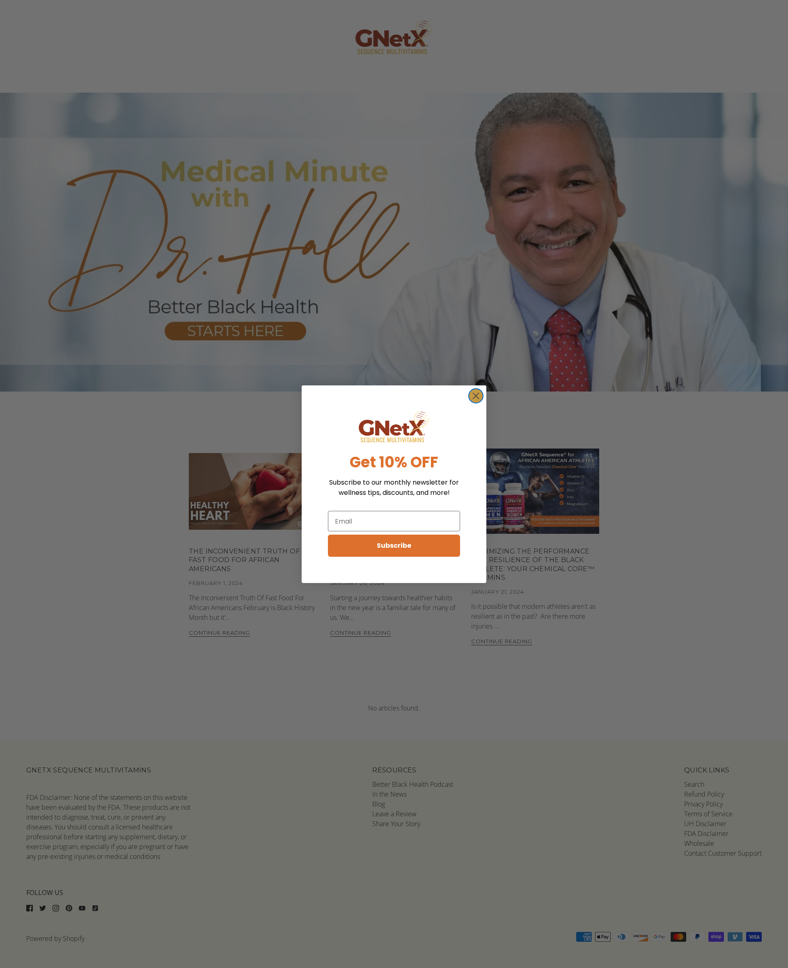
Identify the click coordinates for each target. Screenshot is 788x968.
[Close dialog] (476, 396)
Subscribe (394, 545)
